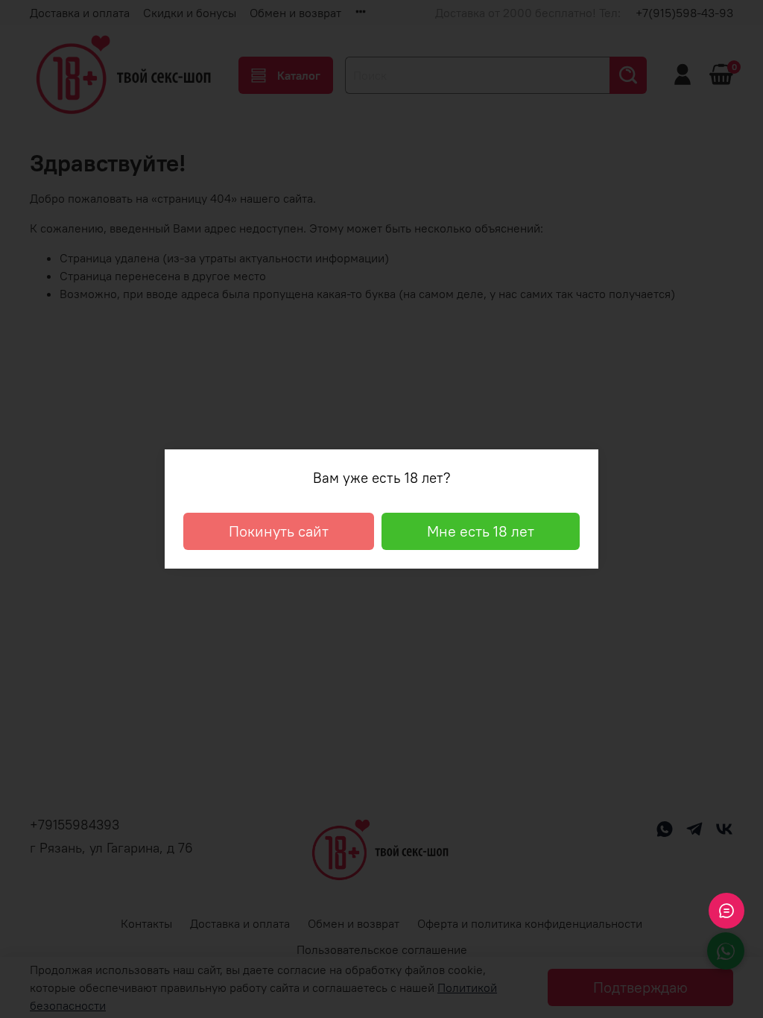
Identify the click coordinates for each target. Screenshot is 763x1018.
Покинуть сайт (279, 531)
